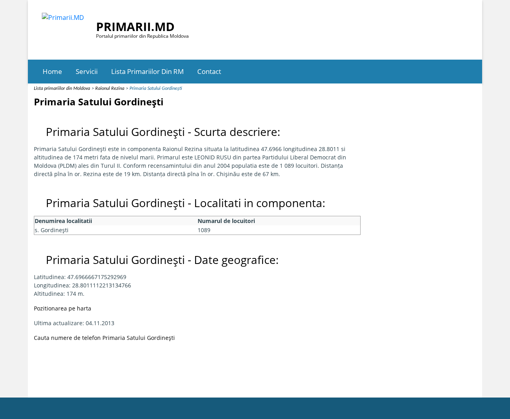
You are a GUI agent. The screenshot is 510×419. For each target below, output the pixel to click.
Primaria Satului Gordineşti (155, 88)
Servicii (87, 71)
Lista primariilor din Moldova (62, 88)
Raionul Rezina (109, 88)
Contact (209, 71)
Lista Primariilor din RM (147, 71)
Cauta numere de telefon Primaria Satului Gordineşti (104, 337)
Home (52, 71)
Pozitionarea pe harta (62, 308)
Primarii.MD (135, 26)
